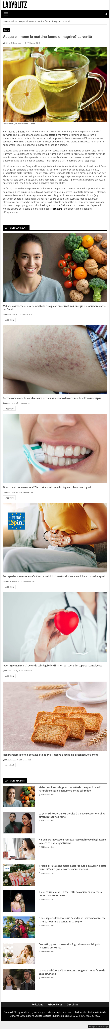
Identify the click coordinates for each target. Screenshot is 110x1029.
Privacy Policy (55, 1004)
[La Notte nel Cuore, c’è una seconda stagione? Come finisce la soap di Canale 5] (19, 979)
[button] (106, 13)
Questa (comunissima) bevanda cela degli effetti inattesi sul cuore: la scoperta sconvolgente (52, 665)
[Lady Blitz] (15, 4)
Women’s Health (12, 141)
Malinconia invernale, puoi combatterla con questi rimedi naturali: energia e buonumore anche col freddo (70, 789)
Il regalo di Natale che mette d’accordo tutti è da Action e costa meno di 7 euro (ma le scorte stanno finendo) (72, 867)
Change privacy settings (98, 1026)
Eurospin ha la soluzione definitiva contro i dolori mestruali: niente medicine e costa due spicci (54, 576)
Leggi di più (9, 320)
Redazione (37, 1004)
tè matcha (57, 208)
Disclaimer (72, 1004)
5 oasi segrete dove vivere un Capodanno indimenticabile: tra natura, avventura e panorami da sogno (72, 919)
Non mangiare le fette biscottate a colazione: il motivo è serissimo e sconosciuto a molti (50, 754)
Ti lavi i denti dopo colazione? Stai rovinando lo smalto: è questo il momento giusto (47, 487)
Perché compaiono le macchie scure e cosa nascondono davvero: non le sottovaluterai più (52, 398)
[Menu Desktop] (6, 14)
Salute (6, 30)
